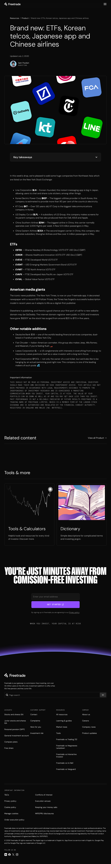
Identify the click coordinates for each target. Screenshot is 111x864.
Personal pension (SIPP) (14, 729)
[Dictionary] (82, 514)
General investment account (16, 735)
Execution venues (42, 801)
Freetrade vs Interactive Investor (66, 755)
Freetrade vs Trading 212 (66, 739)
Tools (58, 733)
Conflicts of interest (43, 795)
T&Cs (6, 795)
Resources (14, 18)
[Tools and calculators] (29, 514)
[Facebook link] (9, 854)
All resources (61, 714)
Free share (8, 748)
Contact (33, 714)
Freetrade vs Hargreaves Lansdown (66, 746)
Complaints (35, 720)
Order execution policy (14, 819)
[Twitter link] (13, 854)
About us (86, 714)
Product (25, 18)
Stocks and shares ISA (13, 714)
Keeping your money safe (46, 807)
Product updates (89, 733)
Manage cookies (11, 813)
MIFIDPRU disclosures (44, 813)
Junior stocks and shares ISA (15, 721)
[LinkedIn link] (5, 854)
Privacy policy (74, 612)
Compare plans (10, 742)
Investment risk (36, 733)
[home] (12, 4)
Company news (89, 727)
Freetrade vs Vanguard (66, 769)
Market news (61, 727)
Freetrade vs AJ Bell (64, 763)
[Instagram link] (17, 854)
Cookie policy (10, 807)
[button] (105, 4)
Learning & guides (64, 720)
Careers (85, 720)
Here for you (35, 727)
